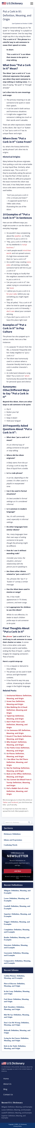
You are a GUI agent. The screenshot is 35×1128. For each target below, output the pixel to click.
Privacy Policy (18, 1126)
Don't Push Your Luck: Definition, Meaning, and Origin (17, 725)
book (12, 288)
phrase (9, 636)
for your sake (12, 294)
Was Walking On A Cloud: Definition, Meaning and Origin (17, 710)
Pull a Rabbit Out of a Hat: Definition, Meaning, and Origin (18, 791)
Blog (5, 1089)
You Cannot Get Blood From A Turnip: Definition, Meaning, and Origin (19, 782)
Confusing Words (10, 845)
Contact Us (8, 1094)
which (27, 376)
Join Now (17, 871)
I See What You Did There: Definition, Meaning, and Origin (17, 762)
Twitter (5, 802)
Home (6, 1078)
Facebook (14, 802)
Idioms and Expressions (13, 840)
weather (18, 236)
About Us (7, 1084)
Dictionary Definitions (12, 834)
